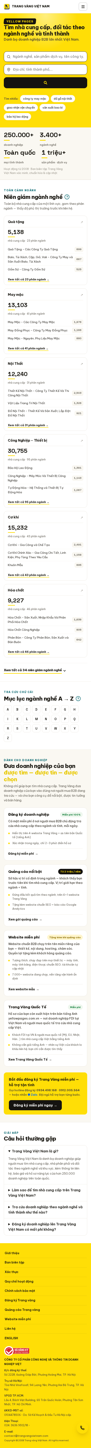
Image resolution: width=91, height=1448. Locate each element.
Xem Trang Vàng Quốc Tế (30, 1059)
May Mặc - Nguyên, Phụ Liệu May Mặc (34, 338)
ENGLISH (11, 1338)
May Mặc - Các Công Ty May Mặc (31, 322)
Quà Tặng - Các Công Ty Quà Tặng (33, 249)
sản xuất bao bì (53, 107)
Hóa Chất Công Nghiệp (24, 630)
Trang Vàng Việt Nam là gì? (35, 1151)
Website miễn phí (18, 1319)
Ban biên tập (14, 1262)
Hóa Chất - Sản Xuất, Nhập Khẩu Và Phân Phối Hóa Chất (37, 620)
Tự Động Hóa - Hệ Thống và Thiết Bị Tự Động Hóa (35, 490)
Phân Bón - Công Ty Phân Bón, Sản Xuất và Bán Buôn (38, 640)
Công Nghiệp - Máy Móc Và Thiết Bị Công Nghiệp (37, 478)
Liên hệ (10, 1329)
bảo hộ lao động (17, 116)
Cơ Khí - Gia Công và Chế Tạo (29, 545)
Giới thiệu (12, 1253)
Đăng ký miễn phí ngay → (35, 1105)
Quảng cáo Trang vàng (22, 1310)
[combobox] (45, 57)
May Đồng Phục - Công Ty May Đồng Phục (38, 330)
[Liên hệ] (82, 1428)
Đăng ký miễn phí (23, 854)
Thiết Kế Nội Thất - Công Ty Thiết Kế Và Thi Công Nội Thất (38, 393)
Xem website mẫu (23, 989)
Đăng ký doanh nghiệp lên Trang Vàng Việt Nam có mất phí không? (42, 1227)
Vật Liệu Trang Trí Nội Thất (26, 403)
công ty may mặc (34, 98)
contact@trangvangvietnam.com (26, 1435)
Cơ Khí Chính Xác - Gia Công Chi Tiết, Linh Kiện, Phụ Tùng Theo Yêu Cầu (37, 555)
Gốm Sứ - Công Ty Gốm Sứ (26, 269)
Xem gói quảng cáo (25, 919)
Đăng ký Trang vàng (20, 1300)
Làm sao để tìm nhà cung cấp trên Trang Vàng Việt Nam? (44, 1192)
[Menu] (83, 7)
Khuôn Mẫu (15, 565)
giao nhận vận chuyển (21, 107)
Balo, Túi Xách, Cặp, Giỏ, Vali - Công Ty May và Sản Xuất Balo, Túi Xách (40, 259)
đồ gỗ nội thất (63, 98)
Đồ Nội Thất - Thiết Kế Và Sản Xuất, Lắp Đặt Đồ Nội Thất (39, 413)
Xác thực (11, 1272)
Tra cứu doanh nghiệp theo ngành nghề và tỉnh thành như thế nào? (45, 1209)
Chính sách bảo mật (20, 1291)
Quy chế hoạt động (19, 1281)
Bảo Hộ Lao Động (20, 468)
